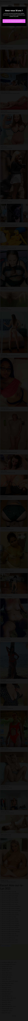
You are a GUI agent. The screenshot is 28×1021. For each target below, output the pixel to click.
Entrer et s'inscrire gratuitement (14, 21)
